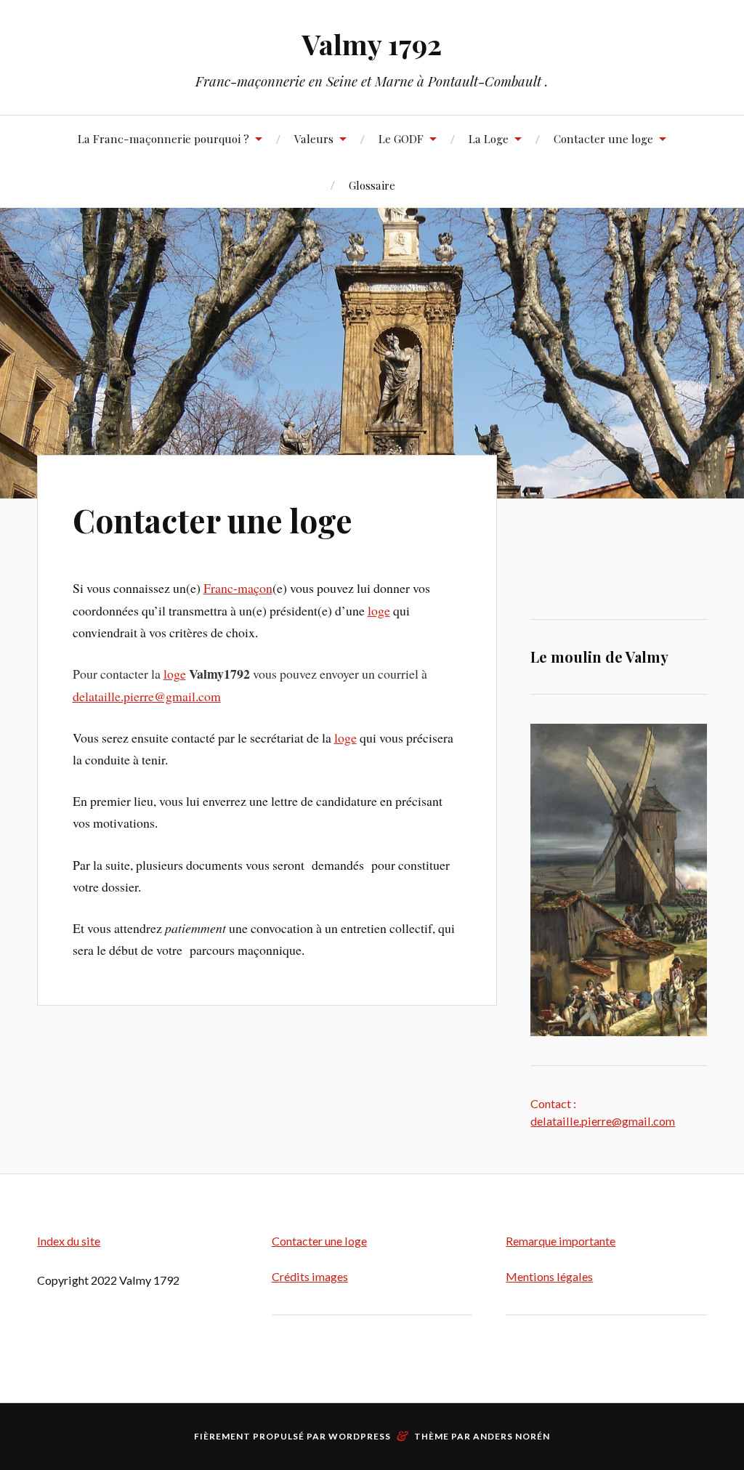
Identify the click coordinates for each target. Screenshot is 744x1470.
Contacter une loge (603, 138)
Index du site (68, 1241)
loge (379, 610)
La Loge (489, 138)
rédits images (314, 1276)
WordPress (359, 1436)
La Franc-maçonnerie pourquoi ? (163, 138)
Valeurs (313, 138)
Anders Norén (511, 1436)
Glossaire (372, 185)
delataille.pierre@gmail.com (147, 696)
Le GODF (401, 138)
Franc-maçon (237, 588)
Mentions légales (549, 1276)
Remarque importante (560, 1241)
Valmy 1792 (372, 43)
